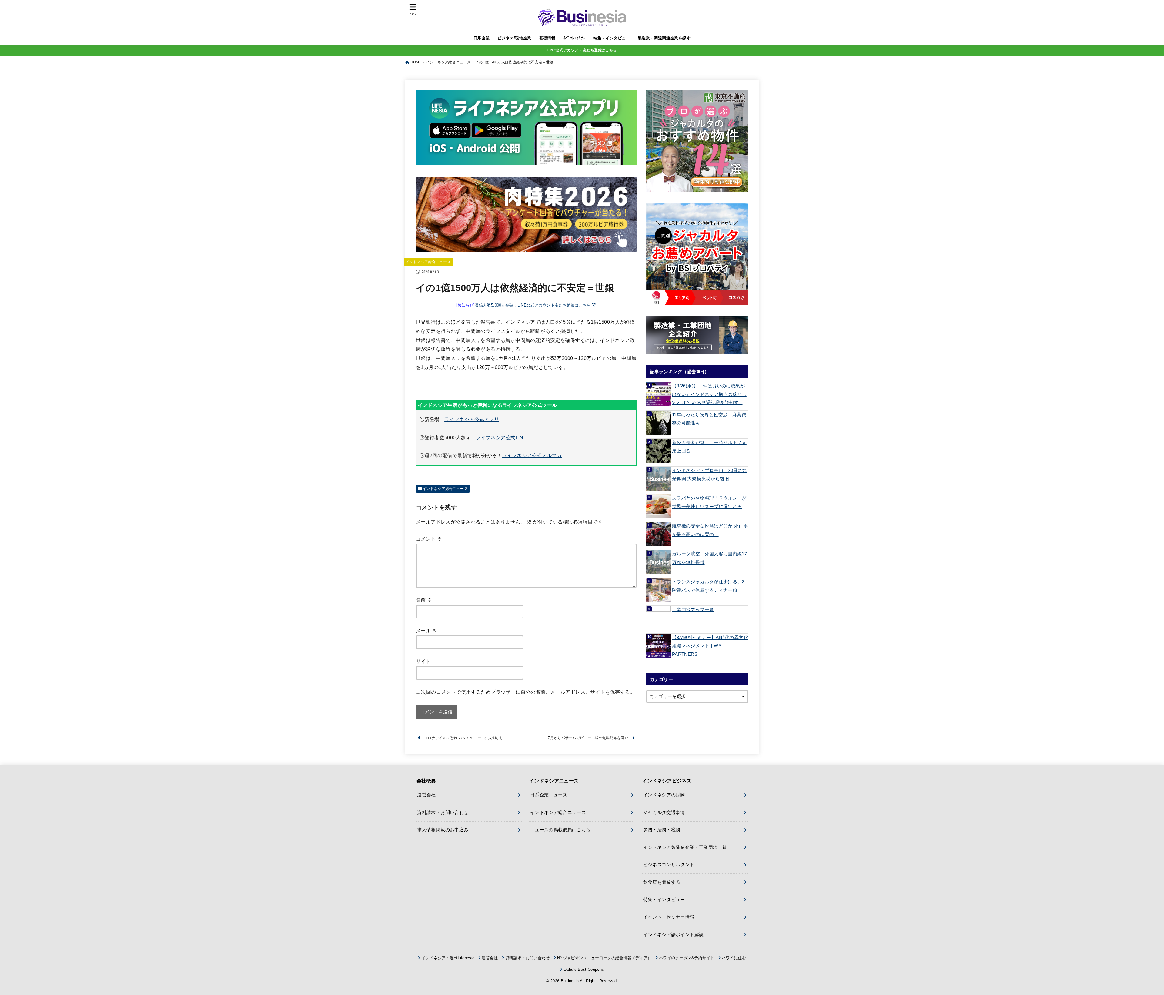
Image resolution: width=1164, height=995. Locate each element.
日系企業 (481, 38)
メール (426, 630)
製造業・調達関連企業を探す (664, 38)
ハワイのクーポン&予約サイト (686, 958)
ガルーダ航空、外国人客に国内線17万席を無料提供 (709, 558)
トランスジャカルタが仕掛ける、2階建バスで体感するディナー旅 (708, 586)
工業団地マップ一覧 (693, 609)
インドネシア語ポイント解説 (673, 934)
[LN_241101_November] (697, 141)
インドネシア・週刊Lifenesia (447, 958)
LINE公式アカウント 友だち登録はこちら (582, 50)
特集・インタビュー (611, 38)
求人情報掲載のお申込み (442, 829)
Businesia (570, 981)
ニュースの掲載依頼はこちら (560, 829)
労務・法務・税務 (662, 829)
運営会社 (426, 794)
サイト (423, 661)
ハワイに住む (734, 958)
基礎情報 (547, 38)
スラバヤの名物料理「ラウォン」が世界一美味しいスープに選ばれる (709, 502)
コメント (429, 538)
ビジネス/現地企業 (514, 38)
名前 (424, 600)
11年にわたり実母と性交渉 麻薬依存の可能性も (709, 419)
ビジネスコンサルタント (668, 864)
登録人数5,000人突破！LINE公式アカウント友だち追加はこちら (533, 305)
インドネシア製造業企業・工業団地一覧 (685, 847)
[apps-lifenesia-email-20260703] (526, 159)
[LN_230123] (697, 254)
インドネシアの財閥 (664, 794)
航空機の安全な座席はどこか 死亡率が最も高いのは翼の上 (710, 530)
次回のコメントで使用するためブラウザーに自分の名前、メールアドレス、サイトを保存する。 (528, 692)
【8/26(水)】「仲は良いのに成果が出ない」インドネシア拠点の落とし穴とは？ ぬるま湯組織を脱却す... (709, 394)
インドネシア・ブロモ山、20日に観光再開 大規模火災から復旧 (709, 474)
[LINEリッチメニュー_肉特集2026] (526, 247)
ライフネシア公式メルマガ (532, 455)
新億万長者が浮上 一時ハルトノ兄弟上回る (709, 447)
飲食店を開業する (662, 882)
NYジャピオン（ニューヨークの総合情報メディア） (604, 958)
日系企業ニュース (548, 794)
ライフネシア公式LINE (501, 437)
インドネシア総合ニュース (428, 262)
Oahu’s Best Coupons (584, 969)
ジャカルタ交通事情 (664, 812)
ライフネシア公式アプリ (471, 419)
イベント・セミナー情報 (668, 917)
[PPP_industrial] (697, 335)
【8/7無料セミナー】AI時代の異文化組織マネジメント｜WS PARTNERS (710, 646)
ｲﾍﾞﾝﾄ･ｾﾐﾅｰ (574, 38)
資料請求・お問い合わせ (442, 812)
